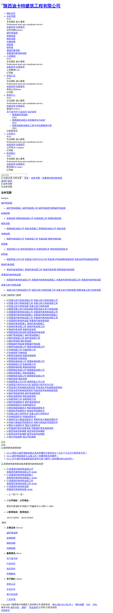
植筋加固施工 (29, 373)
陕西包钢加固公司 (36, 347)
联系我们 (11, 153)
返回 (3, 181)
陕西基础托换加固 (36, 332)
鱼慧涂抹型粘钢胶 (36, 431)
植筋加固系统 (29, 396)
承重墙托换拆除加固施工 (46, 315)
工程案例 (11, 56)
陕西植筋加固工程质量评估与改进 (28, 120)
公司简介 (11, 134)
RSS (88, 604)
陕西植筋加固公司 (36, 370)
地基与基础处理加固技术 (46, 422)
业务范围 (11, 16)
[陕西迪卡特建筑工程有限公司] (31, 5)
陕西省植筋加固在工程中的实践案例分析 (32, 125)
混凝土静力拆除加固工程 (46, 303)
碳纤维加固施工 (32, 335)
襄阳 (23, 607)
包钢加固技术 (29, 416)
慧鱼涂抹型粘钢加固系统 (46, 390)
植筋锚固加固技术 (36, 408)
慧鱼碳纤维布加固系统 (42, 428)
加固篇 (10, 44)
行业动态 (22, 112)
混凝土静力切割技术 (39, 413)
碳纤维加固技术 (32, 402)
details (34, 472)
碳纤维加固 (12, 33)
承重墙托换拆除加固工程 (46, 318)
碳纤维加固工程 (32, 338)
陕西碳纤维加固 (20, 114)
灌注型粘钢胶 (29, 437)
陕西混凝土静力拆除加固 (46, 309)
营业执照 (33, 607)
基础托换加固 (13, 50)
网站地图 (79, 604)
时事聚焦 (11, 574)
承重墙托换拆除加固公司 (46, 312)
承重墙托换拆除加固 (16, 53)
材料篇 (10, 47)
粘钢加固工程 (29, 364)
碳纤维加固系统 (32, 393)
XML (94, 604)
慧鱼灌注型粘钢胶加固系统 (49, 387)
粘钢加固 (11, 36)
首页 (26, 178)
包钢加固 (11, 41)
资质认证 (11, 75)
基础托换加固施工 (36, 323)
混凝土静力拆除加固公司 (46, 300)
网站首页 (11, 13)
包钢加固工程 (29, 350)
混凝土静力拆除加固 (11, 285)
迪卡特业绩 (12, 594)
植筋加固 (11, 39)
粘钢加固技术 (29, 405)
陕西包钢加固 (29, 355)
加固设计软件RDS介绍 (42, 384)
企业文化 (11, 589)
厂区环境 (11, 599)
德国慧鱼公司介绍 (36, 381)
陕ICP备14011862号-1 (62, 604)
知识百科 (32, 112)
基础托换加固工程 (36, 326)
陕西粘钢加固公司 (36, 361)
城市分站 (14, 607)
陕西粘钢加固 (29, 367)
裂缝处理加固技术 (36, 411)
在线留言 (5, 610)
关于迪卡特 (12, 112)
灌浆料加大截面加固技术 (46, 419)
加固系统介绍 (29, 399)
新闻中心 (11, 95)
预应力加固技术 (32, 425)
